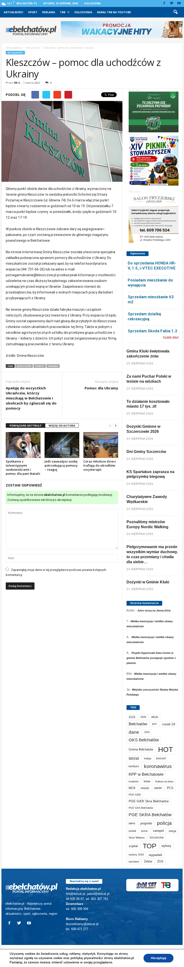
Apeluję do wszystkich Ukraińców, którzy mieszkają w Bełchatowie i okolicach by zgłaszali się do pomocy (31, 398)
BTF (154, 724)
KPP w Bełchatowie (146, 774)
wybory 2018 (136, 854)
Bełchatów (138, 724)
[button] (175, 12)
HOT (165, 749)
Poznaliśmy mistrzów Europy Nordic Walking (147, 524)
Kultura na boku (164, 781)
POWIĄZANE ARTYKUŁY (25, 425)
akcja (154, 717)
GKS (147, 732)
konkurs (134, 766)
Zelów (148, 861)
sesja (172, 831)
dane (134, 732)
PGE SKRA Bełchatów (150, 814)
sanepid (158, 830)
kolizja (147, 758)
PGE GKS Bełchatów (141, 807)
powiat (132, 830)
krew (147, 781)
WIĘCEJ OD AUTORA (62, 425)
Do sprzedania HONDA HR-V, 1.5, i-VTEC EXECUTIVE (152, 265)
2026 (143, 716)
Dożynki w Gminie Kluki (147, 582)
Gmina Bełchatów (141, 749)
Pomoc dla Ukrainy (101, 388)
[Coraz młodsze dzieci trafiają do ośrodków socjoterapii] (100, 445)
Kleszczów (24, 366)
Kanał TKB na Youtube (114, 12)
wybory (166, 846)
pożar (144, 830)
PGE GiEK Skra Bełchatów (149, 801)
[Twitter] (171, 3)
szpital (133, 846)
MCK (132, 788)
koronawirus (158, 766)
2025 (132, 717)
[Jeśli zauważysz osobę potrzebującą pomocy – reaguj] (62, 445)
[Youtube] (179, 3)
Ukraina (53, 366)
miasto (145, 788)
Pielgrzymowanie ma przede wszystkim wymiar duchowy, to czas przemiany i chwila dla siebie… (152, 554)
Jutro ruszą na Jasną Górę (154, 610)
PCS (170, 788)
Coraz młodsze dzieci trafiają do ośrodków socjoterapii (99, 465)
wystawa (134, 861)
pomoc (39, 366)
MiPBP (158, 788)
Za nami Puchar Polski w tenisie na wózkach (148, 378)
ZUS (160, 861)
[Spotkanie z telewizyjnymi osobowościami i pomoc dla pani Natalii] (23, 445)
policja (164, 823)
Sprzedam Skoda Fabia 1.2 (152, 330)
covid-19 (168, 724)
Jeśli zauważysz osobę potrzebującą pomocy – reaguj (61, 465)
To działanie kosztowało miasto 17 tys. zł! (148, 404)
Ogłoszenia (92, 3)
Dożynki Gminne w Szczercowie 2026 (143, 429)
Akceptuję (158, 958)
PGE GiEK (135, 794)
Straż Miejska (136, 837)
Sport (32, 12)
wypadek (155, 855)
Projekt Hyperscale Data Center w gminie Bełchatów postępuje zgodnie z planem (151, 657)
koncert (161, 758)
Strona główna (14, 47)
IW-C (17, 82)
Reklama (48, 12)
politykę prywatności (86, 958)
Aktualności (13, 12)
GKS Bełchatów (144, 740)
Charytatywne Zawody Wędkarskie (146, 499)
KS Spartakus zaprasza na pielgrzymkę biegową (150, 474)
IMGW (134, 758)
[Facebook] (164, 3)
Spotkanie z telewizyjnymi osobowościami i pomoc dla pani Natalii (23, 467)
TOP (149, 846)
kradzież (134, 781)
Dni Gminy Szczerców (146, 452)
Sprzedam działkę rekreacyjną (144, 316)
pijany (132, 823)
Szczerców (157, 837)
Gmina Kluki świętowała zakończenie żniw (147, 353)
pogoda (146, 823)
